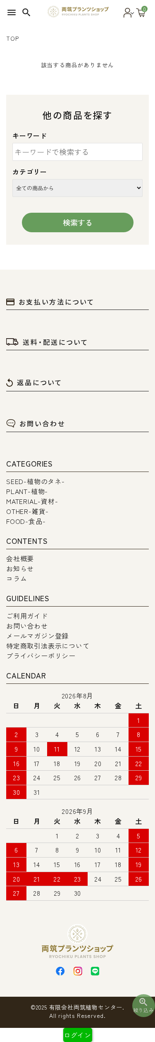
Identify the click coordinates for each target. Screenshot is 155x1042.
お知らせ (20, 568)
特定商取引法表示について (48, 646)
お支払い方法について (57, 302)
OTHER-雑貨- (27, 511)
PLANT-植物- (27, 491)
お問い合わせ (42, 423)
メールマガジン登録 (37, 636)
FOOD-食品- (25, 521)
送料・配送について (55, 342)
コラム (16, 578)
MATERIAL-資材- (32, 501)
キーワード (29, 135)
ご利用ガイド (27, 616)
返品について (39, 382)
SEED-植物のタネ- (35, 481)
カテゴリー (29, 172)
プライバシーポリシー (41, 656)
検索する (78, 222)
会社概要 (20, 558)
